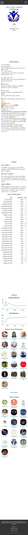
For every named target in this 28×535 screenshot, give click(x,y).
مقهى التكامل (4, 406)
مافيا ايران (5, 436)
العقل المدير (4, 426)
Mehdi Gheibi (23, 358)
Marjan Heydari (4, 389)
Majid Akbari (5, 368)
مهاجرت (23, 406)
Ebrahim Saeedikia (23, 379)
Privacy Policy (14, 528)
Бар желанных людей (23, 436)
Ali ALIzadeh (14, 378)
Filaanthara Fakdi (4, 417)
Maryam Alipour (23, 349)
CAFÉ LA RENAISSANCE (14, 407)
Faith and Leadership (4, 446)
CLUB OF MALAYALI (4, 456)
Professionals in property (23, 417)
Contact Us (14, 527)
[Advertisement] (14, 47)
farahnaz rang (4, 348)
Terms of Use (14, 530)
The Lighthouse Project (14, 446)
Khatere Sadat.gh (4, 359)
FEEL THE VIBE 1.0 (23, 426)
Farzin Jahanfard (4, 339)
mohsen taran (23, 338)
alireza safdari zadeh (14, 349)
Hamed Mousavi (4, 379)
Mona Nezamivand (14, 339)
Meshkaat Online (23, 369)
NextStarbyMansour (14, 417)
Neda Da (14, 358)
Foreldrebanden (14, 436)
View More (14, 392)
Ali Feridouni (14, 368)
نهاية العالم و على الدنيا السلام (23, 446)
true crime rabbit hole (14, 426)
